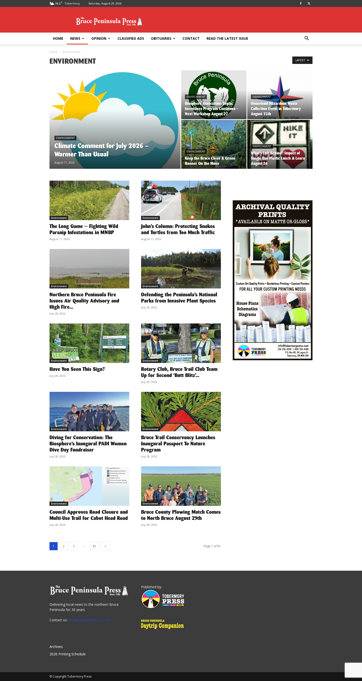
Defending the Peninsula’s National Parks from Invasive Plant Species (179, 297)
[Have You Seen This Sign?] (89, 343)
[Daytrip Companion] (164, 629)
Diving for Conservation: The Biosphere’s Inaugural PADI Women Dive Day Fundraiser (88, 443)
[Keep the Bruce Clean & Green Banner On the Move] (214, 144)
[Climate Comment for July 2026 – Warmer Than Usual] (115, 127)
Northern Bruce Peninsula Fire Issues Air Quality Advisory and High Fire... (84, 300)
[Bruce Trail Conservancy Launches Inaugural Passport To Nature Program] (181, 411)
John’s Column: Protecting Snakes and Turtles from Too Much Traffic (178, 229)
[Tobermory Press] (162, 607)
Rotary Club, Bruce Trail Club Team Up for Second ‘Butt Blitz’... (179, 372)
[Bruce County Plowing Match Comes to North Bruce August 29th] (181, 486)
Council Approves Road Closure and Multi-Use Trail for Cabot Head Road (88, 515)
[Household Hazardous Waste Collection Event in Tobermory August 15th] (280, 94)
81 (94, 546)
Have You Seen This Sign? (77, 369)
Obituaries (161, 38)
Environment (65, 138)
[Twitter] (309, 3)
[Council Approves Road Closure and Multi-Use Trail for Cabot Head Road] (89, 486)
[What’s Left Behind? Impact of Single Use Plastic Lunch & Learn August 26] (280, 144)
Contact (191, 38)
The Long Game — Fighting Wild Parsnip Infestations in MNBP (83, 229)
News (75, 38)
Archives (56, 646)
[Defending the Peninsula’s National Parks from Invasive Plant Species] (181, 268)
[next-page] (105, 546)
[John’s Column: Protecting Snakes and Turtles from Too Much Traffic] (181, 200)
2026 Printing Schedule (67, 654)
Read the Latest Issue (227, 38)
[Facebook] (300, 3)
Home (58, 38)
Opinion (98, 38)
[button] (307, 39)
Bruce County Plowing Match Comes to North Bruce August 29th (181, 515)
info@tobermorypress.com (89, 620)
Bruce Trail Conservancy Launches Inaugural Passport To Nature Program (178, 443)
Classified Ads (130, 38)
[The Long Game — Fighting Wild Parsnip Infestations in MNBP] (89, 200)
